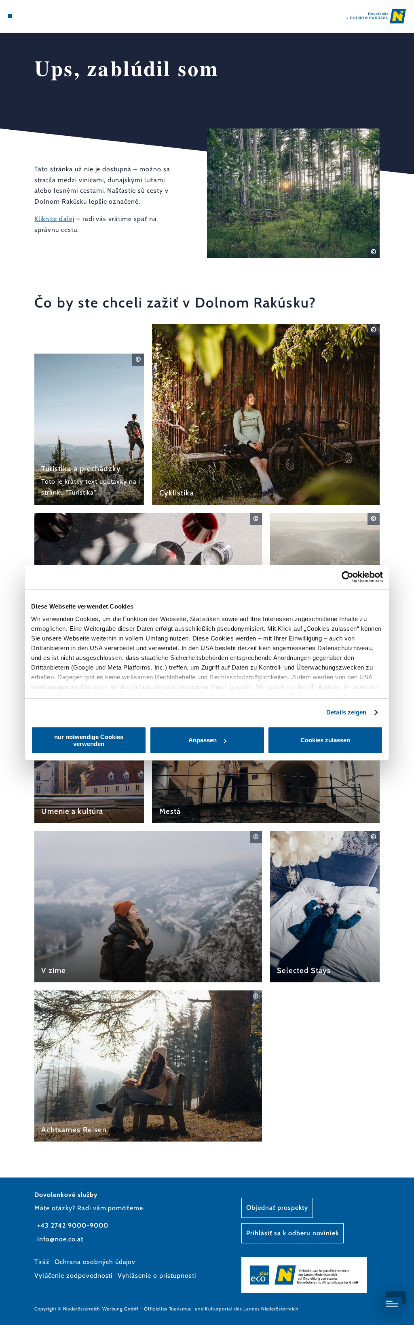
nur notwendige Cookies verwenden (88, 740)
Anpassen (202, 740)
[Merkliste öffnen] (35, 16)
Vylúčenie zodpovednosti (73, 1275)
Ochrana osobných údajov (95, 1262)
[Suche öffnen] (44, 16)
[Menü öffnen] (10, 16)
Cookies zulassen (325, 740)
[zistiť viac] (89, 429)
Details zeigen (346, 712)
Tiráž (42, 1262)
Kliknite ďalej (54, 219)
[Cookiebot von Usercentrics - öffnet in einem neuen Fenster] (347, 577)
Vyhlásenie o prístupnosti (157, 1275)
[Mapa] (27, 16)
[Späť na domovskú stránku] (376, 16)
